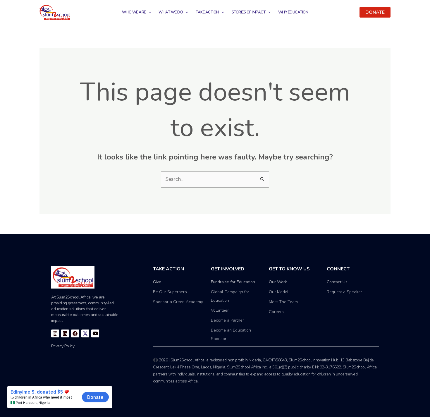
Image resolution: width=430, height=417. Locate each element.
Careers (276, 312)
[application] (148, 12)
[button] (375, 12)
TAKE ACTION (207, 12)
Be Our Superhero (170, 292)
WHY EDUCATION (293, 12)
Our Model (278, 292)
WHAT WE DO (171, 12)
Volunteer (220, 310)
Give (157, 282)
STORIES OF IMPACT (249, 12)
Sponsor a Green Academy (178, 302)
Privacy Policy (62, 346)
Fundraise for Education (233, 282)
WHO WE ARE (134, 12)
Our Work (278, 282)
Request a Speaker (344, 292)
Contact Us (337, 282)
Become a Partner (227, 320)
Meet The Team (283, 302)
